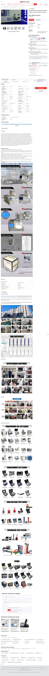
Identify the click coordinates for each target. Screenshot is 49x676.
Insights (26, 668)
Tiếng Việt (23, 670)
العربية (35, 669)
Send (9, 610)
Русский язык (21, 669)
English (8, 669)
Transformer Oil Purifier (39, 639)
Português (14, 669)
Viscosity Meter (39, 657)
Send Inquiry (31, 19)
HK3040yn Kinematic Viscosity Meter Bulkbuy (14, 662)
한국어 (38, 669)
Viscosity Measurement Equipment (31, 659)
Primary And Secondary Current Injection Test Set (8, 641)
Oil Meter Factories (23, 657)
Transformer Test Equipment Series (29, 639)
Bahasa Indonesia (27, 670)
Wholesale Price (29, 667)
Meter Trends (4, 662)
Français (17, 669)
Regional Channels (38, 667)
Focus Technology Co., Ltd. (18, 672)
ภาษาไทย (45, 669)
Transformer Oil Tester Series (5, 639)
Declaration (34, 672)
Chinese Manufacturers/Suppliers (16, 667)
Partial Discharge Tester (39, 641)
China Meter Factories (5, 657)
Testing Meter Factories (31, 657)
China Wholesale (23, 667)
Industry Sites (33, 667)
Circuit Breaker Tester (16, 641)
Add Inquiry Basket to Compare (14, 31)
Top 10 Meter (40, 659)
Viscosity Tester (13, 659)
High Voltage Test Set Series (17, 639)
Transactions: (43, 66)
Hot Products (4, 667)
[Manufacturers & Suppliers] (24, 2)
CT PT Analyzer (26, 641)
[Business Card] (46, 83)
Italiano (25, 669)
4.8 (38, 81)
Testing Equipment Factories (14, 657)
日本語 (40, 669)
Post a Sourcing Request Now (13, 611)
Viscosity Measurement (5, 659)
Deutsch (28, 669)
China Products (9, 667)
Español (11, 669)
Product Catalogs (14, 637)
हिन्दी (42, 669)
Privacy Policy (39, 672)
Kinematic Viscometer (20, 659)
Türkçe (20, 670)
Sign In (30, 75)
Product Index (44, 667)
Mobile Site (23, 668)
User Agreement (30, 672)
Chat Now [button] (39, 19)
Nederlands (31, 669)
